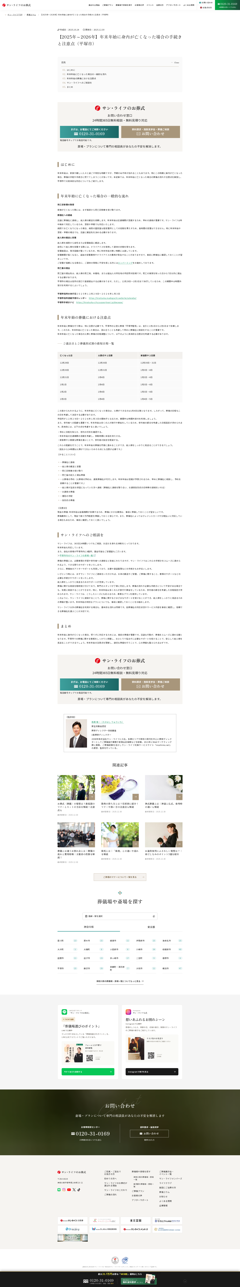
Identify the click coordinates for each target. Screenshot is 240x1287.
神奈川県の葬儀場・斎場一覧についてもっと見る (118, 981)
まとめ (70, 86)
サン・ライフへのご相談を (79, 82)
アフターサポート (173, 5)
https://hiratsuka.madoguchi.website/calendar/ (113, 298)
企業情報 (163, 1205)
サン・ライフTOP (15, 15)
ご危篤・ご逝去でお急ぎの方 (112, 1172)
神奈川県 (89, 927)
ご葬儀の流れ (110, 1194)
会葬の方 (160, 5)
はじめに (71, 69)
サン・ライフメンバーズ (170, 1178)
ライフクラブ (165, 1183)
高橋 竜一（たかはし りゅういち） (108, 721)
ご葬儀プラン (107, 5)
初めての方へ (110, 1178)
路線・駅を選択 (95, 916)
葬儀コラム (31, 15)
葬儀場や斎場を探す (124, 5)
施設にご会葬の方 (167, 1187)
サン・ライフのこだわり (115, 1190)
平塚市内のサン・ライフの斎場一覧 (76, 555)
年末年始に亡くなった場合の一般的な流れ (86, 74)
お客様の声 (139, 5)
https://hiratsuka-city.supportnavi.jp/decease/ (99, 302)
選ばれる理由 (94, 5)
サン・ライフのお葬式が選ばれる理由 (115, 1184)
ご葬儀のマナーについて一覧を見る (120, 876)
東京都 (151, 927)
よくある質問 (188, 5)
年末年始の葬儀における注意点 (81, 78)
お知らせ (163, 1196)
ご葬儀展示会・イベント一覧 (166, 1172)
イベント (150, 5)
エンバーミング (125, 262)
